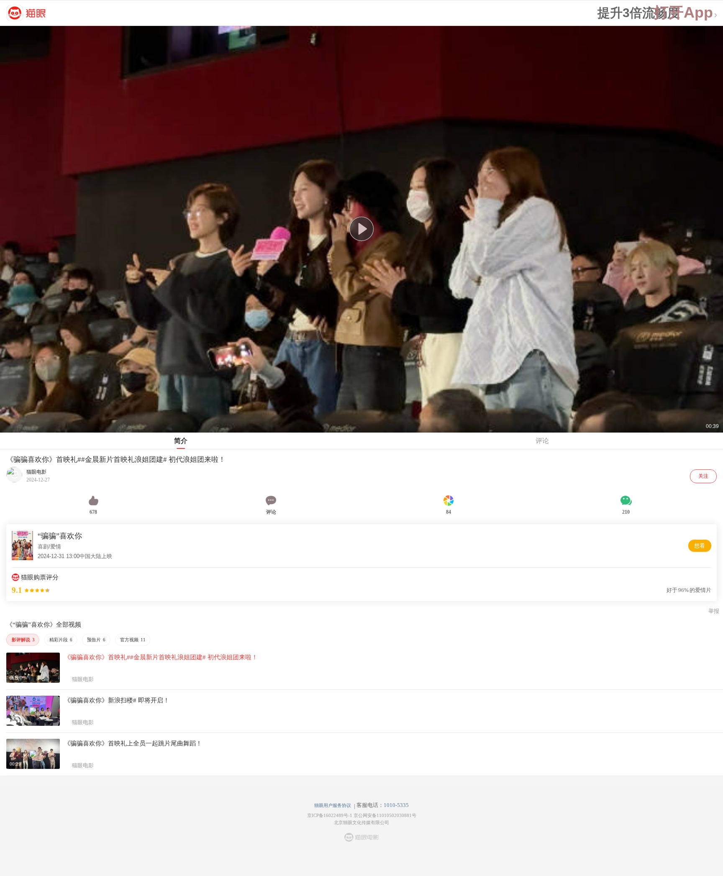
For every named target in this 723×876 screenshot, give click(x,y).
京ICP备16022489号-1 (329, 815)
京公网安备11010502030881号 (385, 815)
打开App (683, 12)
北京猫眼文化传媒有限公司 (361, 822)
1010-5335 (396, 805)
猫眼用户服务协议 (332, 805)
